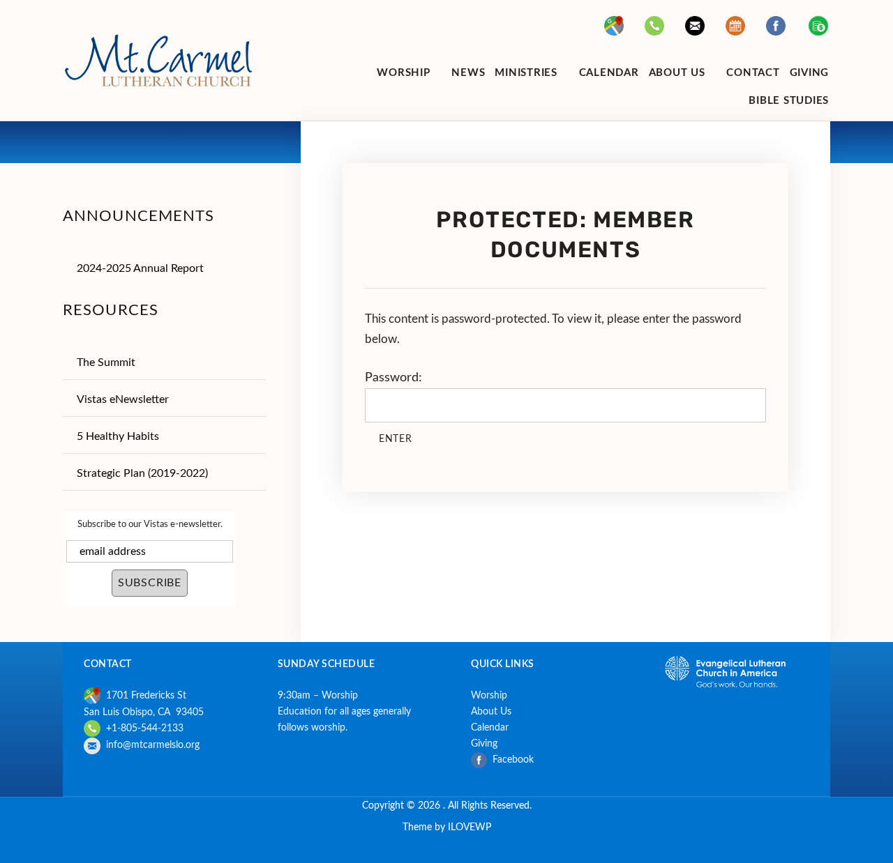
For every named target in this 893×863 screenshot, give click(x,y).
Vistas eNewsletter (123, 399)
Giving (810, 73)
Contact (752, 73)
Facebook (514, 759)
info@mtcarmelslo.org (153, 745)
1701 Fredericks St (143, 695)
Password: (393, 378)
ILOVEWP (469, 827)
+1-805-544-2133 (141, 728)
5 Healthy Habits (118, 436)
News (468, 73)
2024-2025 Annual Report (140, 268)
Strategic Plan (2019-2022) (142, 473)
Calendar (609, 73)
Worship (489, 695)
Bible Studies (789, 101)
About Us (491, 711)
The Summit (106, 362)
